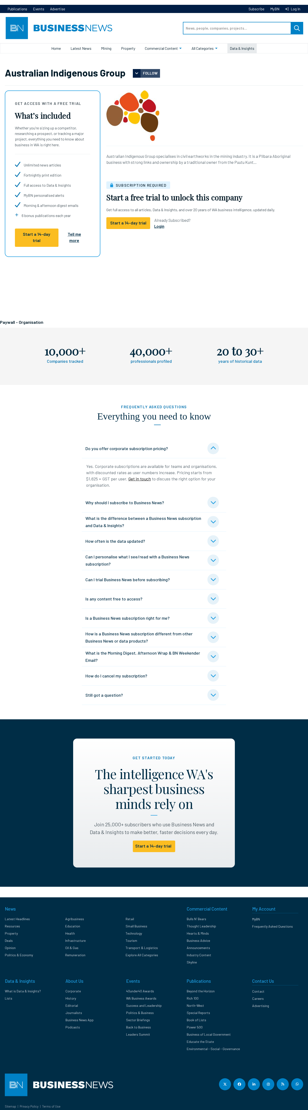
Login (159, 226)
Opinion (10, 948)
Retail (130, 919)
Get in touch (139, 478)
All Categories (203, 48)
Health (70, 933)
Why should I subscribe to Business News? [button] (124, 502)
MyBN (274, 9)
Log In (295, 9)
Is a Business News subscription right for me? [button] (127, 618)
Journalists (73, 1013)
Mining (106, 48)
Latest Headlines (17, 919)
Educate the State (200, 1042)
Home (56, 48)
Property (128, 48)
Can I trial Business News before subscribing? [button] (127, 579)
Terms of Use (51, 1106)
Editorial (71, 1005)
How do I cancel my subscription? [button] (116, 675)
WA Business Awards (141, 998)
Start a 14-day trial (36, 237)
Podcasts (72, 1027)
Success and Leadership (144, 1005)
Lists (8, 998)
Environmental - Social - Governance (213, 1049)
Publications (17, 9)
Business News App (79, 1020)
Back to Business (138, 1027)
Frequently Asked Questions (272, 926)
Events (38, 9)
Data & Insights (242, 48)
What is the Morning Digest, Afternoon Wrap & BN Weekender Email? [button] (142, 656)
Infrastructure (75, 940)
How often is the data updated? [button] (115, 541)
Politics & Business (140, 1013)
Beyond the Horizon (201, 991)
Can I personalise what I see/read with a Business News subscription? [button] (137, 560)
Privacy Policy (29, 1106)
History (70, 998)
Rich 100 (193, 998)
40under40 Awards (140, 991)
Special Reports (198, 1013)
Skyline (192, 962)
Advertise (57, 9)
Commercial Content (161, 48)
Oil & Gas (71, 948)
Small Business (136, 926)
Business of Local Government (209, 1034)
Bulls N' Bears (196, 919)
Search (297, 28)
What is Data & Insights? (23, 991)
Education (72, 926)
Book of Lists (196, 1020)
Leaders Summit (138, 1034)
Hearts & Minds (198, 933)
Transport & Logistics (142, 948)
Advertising (260, 1006)
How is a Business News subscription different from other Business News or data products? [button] (138, 637)
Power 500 (195, 1027)
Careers (258, 998)
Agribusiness (74, 919)
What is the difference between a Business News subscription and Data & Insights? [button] (143, 522)
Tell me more (74, 237)
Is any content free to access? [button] (113, 598)
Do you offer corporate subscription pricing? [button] (126, 448)
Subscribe (256, 9)
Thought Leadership (201, 926)
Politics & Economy (19, 955)
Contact (258, 991)
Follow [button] (150, 73)
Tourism (131, 940)
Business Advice (198, 940)
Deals (9, 940)
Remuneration (75, 955)
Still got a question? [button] (104, 695)
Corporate (73, 991)
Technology (134, 933)
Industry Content (199, 955)
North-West (195, 1005)
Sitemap (10, 1106)
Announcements (198, 948)
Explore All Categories (142, 955)
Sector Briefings (138, 1020)
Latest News (81, 48)
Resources (12, 926)
